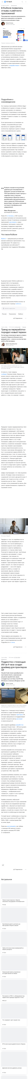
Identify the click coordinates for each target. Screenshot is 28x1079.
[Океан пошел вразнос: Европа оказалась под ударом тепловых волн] (14, 895)
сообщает (4, 374)
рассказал (19, 719)
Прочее (24, 327)
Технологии (14, 5)
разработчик (19, 725)
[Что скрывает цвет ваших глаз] (14, 1015)
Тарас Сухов (9, 683)
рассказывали (11, 826)
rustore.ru (18, 303)
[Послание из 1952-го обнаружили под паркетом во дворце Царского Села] (14, 991)
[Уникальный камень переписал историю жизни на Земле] (14, 967)
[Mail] (5, 2)
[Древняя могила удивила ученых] (14, 1063)
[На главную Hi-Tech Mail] (9, 2)
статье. (13, 642)
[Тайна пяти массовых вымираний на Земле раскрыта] (14, 943)
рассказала (12, 222)
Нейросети (4, 659)
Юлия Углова (9, 23)
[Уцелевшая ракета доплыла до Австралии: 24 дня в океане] (14, 919)
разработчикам (14, 65)
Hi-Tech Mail (17, 327)
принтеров (20, 714)
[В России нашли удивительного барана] (14, 1039)
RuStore (3, 238)
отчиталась (10, 216)
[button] (7, 137)
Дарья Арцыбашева (11, 343)
